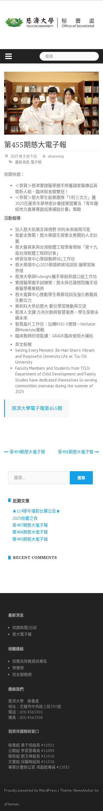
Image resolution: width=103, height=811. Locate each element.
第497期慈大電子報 (30, 525)
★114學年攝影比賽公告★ (36, 511)
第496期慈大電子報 (30, 532)
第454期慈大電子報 (27, 451)
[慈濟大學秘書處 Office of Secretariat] (51, 20)
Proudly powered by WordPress (30, 790)
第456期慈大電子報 (75, 451)
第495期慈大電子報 (30, 539)
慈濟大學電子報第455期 (37, 408)
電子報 (36, 162)
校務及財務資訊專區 (29, 661)
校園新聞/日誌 (24, 627)
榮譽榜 (18, 667)
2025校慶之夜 (25, 518)
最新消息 (22, 162)
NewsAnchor (83, 790)
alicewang (56, 156)
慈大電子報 (22, 634)
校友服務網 (22, 674)
